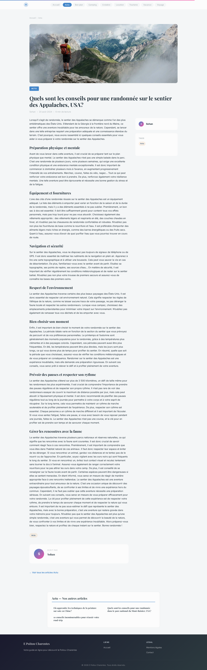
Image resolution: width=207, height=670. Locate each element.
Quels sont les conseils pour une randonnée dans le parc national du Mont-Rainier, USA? (129, 609)
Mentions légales (154, 647)
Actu (67, 5)
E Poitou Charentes (37, 644)
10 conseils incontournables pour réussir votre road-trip (76, 619)
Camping (93, 5)
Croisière (106, 5)
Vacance (147, 5)
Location (120, 5)
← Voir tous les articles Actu (43, 572)
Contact (150, 652)
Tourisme (133, 5)
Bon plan (79, 5)
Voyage (160, 5)
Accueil (56, 5)
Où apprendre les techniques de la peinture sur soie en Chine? (75, 609)
